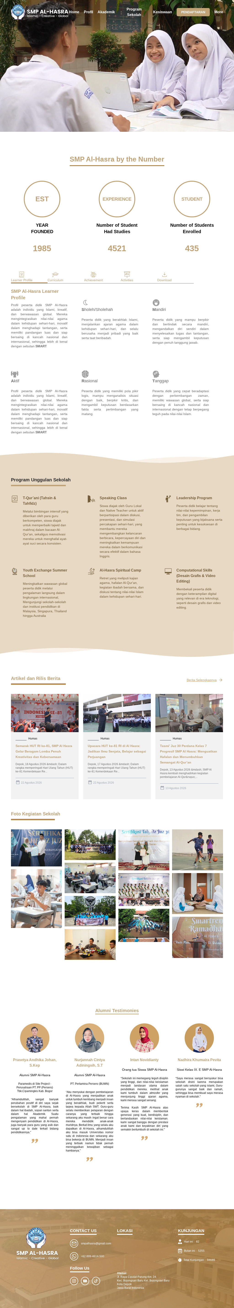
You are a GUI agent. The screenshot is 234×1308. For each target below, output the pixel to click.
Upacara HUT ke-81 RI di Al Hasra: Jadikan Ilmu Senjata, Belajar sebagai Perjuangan (117, 751)
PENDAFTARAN (193, 12)
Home (74, 12)
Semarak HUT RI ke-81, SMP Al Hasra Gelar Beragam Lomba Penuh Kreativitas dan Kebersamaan (44, 751)
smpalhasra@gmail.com (96, 1243)
